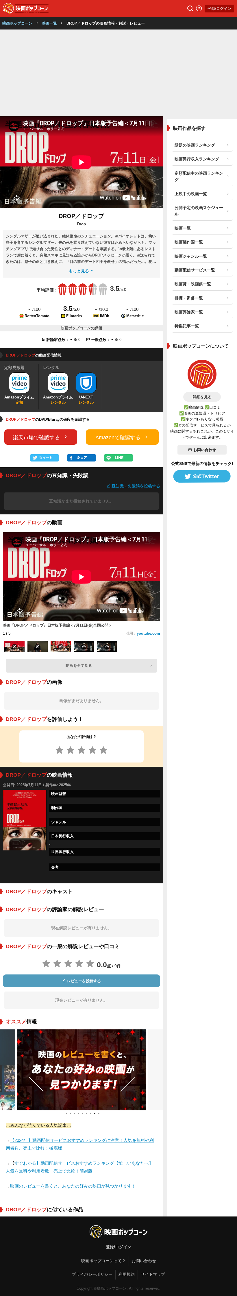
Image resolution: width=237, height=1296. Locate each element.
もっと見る (79, 271)
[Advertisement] (118, 72)
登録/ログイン (219, 8)
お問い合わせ (204, 450)
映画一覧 (49, 23)
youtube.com (148, 633)
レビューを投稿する (83, 981)
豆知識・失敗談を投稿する (135, 486)
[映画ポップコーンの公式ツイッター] (202, 476)
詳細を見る (202, 397)
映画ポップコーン (17, 23)
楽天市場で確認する (36, 437)
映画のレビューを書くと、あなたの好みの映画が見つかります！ (73, 1186)
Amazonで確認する (117, 437)
